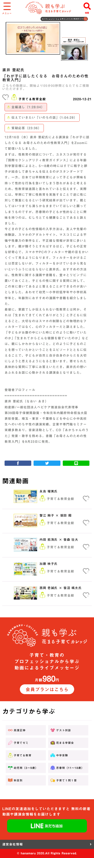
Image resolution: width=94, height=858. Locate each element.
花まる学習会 (65, 742)
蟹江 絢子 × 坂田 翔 (55, 515)
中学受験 (62, 755)
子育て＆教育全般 (32, 99)
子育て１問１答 (66, 780)
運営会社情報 (12, 844)
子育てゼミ (21, 742)
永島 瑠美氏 (48, 491)
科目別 (18, 780)
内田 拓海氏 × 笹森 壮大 (58, 539)
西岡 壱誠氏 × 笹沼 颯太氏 (60, 588)
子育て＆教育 (22, 755)
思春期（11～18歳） (70, 767)
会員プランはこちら (47, 689)
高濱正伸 (20, 730)
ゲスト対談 (63, 730)
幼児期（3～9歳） (26, 767)
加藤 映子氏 (48, 563)
